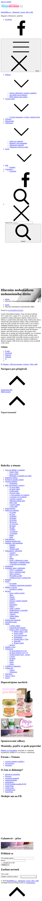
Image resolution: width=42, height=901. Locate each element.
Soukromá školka (11, 780)
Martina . (6, 364)
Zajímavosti (9, 668)
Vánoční (12, 614)
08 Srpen (12, 526)
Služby (7, 624)
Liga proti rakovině (20, 635)
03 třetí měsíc (14, 491)
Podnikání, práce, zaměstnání (15, 568)
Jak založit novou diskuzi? (18, 95)
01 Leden (12, 512)
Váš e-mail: (5, 874)
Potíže (11, 660)
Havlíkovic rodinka (16, 589)
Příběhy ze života (11, 587)
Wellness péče (14, 549)
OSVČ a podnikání (16, 570)
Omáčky (12, 599)
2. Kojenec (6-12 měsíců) (18, 497)
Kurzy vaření (13, 474)
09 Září (11, 528)
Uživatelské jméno (7, 858)
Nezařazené (9, 566)
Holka (11, 535)
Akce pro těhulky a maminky (15, 470)
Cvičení (12, 656)
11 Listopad (13, 531)
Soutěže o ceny (10, 647)
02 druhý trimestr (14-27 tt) (18, 653)
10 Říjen (12, 530)
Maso (11, 595)
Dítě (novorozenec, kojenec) (19, 364)
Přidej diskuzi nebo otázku (18, 97)
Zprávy (7, 678)
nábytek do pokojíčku (12, 774)
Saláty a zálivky (14, 608)
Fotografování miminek (17, 628)
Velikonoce (13, 672)
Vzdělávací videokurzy (13, 666)
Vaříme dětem (14, 616)
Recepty (8, 591)
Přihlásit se (5, 865)
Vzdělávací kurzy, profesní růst (20, 578)
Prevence (8, 776)
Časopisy (12, 553)
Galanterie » (9, 169)
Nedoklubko (18, 637)
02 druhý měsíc (14, 489)
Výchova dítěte (14, 505)
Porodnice (8, 765)
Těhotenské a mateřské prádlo (19, 562)
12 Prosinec (13, 533)
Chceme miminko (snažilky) (14, 761)
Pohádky (12, 167)
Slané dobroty (14, 612)
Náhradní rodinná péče (17, 501)
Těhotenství (9, 649)
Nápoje (11, 597)
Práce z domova (14, 574)
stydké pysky (9, 788)
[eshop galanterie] (17, 736)
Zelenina (12, 618)
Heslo (3, 860)
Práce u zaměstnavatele (17, 572)
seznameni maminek (12, 778)
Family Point (13, 472)
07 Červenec (13, 524)
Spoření (12, 645)
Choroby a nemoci (15, 499)
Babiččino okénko (11, 478)
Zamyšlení (8, 674)
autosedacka (9, 782)
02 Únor (12, 514)
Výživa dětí (13, 506)
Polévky (12, 603)
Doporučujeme (10, 508)
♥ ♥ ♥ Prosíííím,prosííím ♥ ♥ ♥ (15, 784)
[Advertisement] (21, 265)
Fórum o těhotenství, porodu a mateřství (23, 93)
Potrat (11, 662)
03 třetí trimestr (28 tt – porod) (19, 655)
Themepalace (30, 883)
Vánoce (12, 670)
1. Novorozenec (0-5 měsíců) (19, 495)
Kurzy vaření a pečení (16, 593)
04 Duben (12, 518)
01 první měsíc (14, 487)
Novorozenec (9, 763)
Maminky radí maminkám (18, 143)
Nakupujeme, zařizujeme (13, 551)
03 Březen (12, 516)
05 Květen (13, 520)
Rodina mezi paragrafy (13, 620)
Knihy (11, 558)
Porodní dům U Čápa (21, 639)
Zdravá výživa (10, 676)
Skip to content (6, 2)
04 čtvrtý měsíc (14, 493)
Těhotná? (8, 119)
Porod (7, 149)
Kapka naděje (18, 633)
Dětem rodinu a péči (21, 631)
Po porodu (13, 583)
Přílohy (11, 606)
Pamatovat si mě (9, 863)
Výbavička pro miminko (17, 564)
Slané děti (17, 641)
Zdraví (11, 664)
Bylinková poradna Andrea (14, 480)
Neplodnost (13, 483)
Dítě (6, 165)
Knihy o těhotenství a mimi (18, 560)
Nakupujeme (9, 121)
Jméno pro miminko (16, 141)
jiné (10, 556)
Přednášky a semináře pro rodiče (20, 476)
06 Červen (13, 522)
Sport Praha (9, 792)
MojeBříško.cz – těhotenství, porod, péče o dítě (17, 12)
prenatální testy (10, 790)
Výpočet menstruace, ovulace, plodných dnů (24, 117)
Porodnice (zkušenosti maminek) (20, 585)
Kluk (11, 537)
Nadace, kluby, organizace (18, 630)
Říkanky (12, 547)
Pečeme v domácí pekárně (18, 601)
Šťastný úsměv (19, 643)
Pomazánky (13, 605)
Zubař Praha (9, 786)
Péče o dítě (33, 364)
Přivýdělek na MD (15, 576)
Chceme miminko (11, 481)
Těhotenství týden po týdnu (18, 147)
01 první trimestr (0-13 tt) (18, 651)
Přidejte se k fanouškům (9, 750)
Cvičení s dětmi (14, 626)
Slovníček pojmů (11, 622)
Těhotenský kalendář (16, 145)
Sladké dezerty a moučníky (18, 610)
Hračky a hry (13, 555)
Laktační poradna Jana (12, 541)
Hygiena (12, 658)
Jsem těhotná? (10, 539)
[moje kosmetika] (17, 728)
